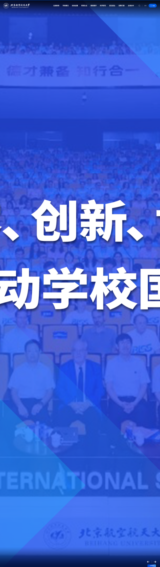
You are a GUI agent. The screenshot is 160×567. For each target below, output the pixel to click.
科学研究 (103, 6)
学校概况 (66, 6)
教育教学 (94, 6)
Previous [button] (148, 561)
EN (145, 5)
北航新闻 (56, 6)
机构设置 (75, 6)
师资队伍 (84, 6)
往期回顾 (152, 565)
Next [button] (155, 561)
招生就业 (112, 6)
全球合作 (131, 6)
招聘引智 (122, 6)
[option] (80, 283)
